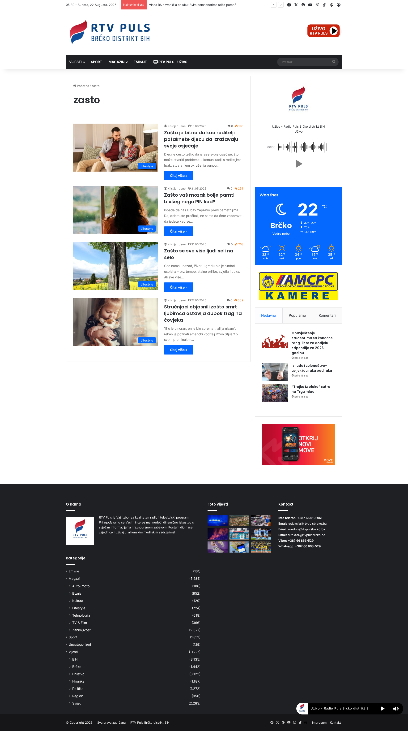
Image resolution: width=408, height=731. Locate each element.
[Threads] (331, 5)
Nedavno (268, 315)
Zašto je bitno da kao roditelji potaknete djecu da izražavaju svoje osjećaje (201, 139)
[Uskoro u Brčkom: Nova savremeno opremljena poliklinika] (240, 534)
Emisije (140, 62)
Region (77, 696)
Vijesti (75, 62)
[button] (298, 164)
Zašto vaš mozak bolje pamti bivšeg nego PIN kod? (199, 198)
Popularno (297, 315)
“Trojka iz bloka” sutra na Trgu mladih (311, 389)
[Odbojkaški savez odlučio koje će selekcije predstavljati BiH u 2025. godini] (261, 547)
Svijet (76, 703)
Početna (82, 86)
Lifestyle (78, 608)
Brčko (76, 667)
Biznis (76, 593)
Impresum (319, 722)
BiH (75, 659)
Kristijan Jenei (177, 126)
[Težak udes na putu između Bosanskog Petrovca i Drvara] (218, 520)
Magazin (116, 62)
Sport (96, 62)
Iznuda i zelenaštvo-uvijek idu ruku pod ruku (312, 368)
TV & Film (79, 623)
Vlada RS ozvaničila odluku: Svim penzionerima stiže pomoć (192, 5)
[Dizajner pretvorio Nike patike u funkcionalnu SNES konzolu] (218, 547)
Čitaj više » (178, 175)
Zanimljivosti (81, 630)
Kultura (77, 601)
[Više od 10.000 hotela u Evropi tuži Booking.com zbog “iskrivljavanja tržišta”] (240, 547)
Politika (78, 689)
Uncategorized (80, 644)
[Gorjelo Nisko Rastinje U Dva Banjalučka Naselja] (218, 534)
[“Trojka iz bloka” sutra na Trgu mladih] (275, 393)
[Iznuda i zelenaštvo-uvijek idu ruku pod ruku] (275, 372)
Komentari (327, 315)
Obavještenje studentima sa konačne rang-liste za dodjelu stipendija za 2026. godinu (312, 343)
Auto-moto (81, 586)
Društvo (78, 674)
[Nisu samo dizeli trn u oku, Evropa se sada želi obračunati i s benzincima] (261, 520)
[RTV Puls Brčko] (109, 32)
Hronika (78, 681)
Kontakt (335, 722)
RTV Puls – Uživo (172, 62)
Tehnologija (81, 615)
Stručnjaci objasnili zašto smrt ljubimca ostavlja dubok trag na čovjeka (203, 313)
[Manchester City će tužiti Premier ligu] (261, 534)
